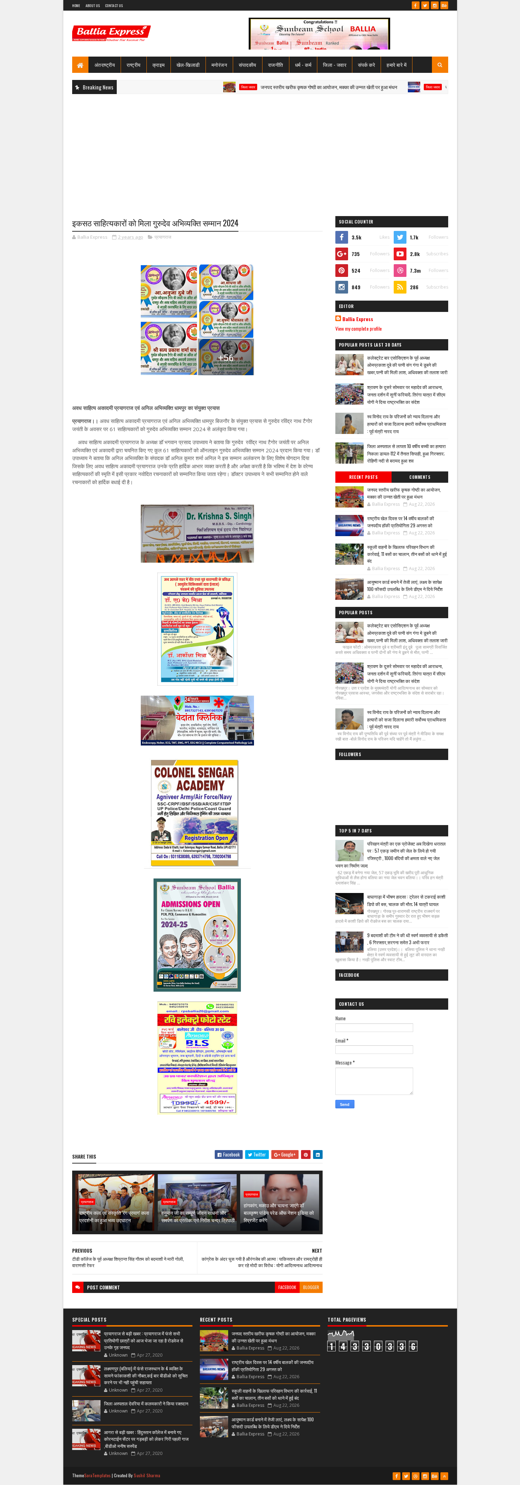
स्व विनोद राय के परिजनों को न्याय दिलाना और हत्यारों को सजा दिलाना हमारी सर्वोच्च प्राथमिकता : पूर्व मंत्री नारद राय (406, 424)
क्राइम (158, 64)
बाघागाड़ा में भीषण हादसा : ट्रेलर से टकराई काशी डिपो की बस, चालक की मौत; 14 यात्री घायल (406, 900)
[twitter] (425, 5)
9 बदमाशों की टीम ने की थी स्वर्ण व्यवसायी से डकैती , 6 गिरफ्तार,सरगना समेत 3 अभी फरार (407, 939)
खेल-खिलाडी (188, 64)
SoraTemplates (97, 1475)
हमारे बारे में (396, 64)
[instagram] (435, 5)
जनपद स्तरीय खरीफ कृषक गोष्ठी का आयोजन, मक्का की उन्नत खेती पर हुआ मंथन (292, 87)
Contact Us (114, 5)
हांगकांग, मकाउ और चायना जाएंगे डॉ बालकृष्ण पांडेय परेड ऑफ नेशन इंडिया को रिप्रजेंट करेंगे (279, 1212)
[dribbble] (416, 1476)
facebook (287, 1287)
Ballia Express (357, 319)
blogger (311, 1287)
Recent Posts (363, 477)
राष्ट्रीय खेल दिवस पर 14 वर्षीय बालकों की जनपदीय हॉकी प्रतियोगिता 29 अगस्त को (400, 522)
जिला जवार (211, 87)
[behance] (444, 5)
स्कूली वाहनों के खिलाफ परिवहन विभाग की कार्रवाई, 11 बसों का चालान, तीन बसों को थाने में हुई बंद (407, 553)
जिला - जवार (334, 64)
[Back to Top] (444, 1476)
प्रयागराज (163, 237)
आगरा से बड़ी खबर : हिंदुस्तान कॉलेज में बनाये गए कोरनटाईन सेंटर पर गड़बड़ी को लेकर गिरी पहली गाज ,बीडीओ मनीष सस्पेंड (146, 1438)
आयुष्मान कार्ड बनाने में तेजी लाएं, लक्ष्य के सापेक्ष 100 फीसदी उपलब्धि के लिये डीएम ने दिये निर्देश (405, 585)
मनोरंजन (219, 64)
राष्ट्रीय (134, 64)
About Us (93, 5)
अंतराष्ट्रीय (104, 64)
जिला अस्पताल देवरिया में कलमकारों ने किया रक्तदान (146, 1403)
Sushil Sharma (147, 1475)
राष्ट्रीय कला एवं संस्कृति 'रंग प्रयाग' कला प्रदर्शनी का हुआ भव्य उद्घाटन (114, 1216)
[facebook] (416, 5)
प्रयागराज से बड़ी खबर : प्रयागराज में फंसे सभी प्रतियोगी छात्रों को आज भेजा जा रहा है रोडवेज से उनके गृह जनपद (143, 1340)
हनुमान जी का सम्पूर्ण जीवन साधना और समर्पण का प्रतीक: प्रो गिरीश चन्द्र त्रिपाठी (198, 1216)
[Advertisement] (260, 150)
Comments (419, 477)
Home (76, 5)
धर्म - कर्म (303, 64)
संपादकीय (247, 64)
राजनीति (275, 64)
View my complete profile (358, 328)
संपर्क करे (366, 64)
